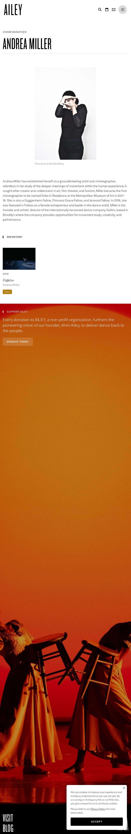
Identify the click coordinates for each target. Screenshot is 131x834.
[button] (65, 113)
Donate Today (18, 341)
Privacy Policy (98, 809)
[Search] (99, 9)
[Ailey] (14, 9)
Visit (8, 818)
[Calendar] (106, 9)
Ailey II (7, 291)
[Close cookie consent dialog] (124, 788)
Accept (96, 821)
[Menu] (122, 9)
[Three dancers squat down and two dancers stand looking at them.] (19, 259)
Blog (8, 828)
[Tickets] (114, 9)
